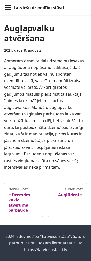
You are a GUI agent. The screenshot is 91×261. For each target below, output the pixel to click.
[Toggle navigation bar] (8, 7)
